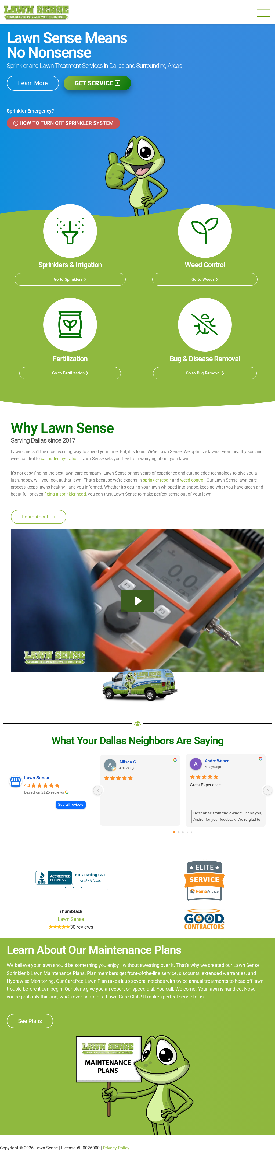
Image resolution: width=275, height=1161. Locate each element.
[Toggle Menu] (263, 13)
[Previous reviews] (97, 790)
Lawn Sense (36, 12)
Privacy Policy (116, 1148)
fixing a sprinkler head (65, 494)
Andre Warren (217, 761)
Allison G (127, 762)
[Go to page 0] (174, 832)
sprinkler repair (157, 480)
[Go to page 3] (187, 832)
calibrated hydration (60, 458)
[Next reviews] (267, 790)
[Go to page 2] (183, 832)
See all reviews (71, 804)
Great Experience (205, 785)
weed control (192, 480)
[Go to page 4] (191, 832)
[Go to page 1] (178, 832)
